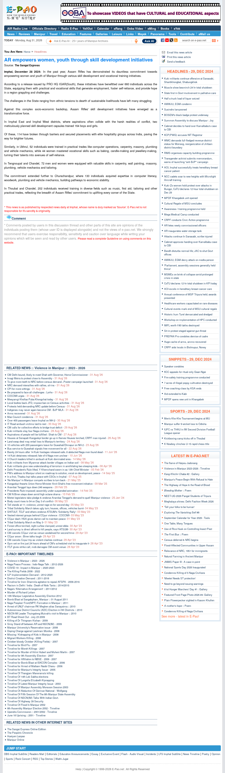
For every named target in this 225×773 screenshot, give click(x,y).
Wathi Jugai (61, 758)
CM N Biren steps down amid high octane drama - (41, 494)
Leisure (117, 34)
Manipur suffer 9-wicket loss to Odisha (185, 424)
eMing (152, 28)
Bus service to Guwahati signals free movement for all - (44, 448)
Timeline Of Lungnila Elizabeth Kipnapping (30, 680)
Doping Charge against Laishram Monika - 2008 (33, 631)
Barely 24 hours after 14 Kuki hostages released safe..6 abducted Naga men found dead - (62, 452)
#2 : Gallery (182, 474)
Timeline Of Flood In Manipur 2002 (26, 704)
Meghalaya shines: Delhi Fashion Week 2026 (189, 501)
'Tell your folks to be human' (179, 507)
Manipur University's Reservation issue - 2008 (32, 627)
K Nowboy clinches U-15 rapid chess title (186, 444)
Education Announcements (74, 754)
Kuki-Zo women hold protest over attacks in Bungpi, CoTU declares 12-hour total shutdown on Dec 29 (191, 189)
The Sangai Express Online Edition (26, 729)
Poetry (205, 754)
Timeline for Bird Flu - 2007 (22, 645)
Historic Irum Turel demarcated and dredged (188, 314)
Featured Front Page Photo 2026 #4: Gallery (188, 594)
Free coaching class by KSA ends (182, 388)
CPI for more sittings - (26, 388)
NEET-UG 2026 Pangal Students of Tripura (187, 496)
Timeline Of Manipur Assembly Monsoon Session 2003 (37, 687)
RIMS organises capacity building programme (189, 153)
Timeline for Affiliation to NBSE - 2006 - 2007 (32, 659)
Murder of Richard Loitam (21, 592)
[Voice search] (136, 41)
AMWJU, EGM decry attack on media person (189, 260)
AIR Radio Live (17, 28)
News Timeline (191, 754)
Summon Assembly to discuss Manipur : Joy (189, 120)
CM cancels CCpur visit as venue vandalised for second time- (47, 533)
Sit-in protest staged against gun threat (185, 330)
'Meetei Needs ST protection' (180, 578)
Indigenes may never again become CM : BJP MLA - (42, 410)
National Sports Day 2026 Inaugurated (184, 567)
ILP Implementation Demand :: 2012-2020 (30, 574)
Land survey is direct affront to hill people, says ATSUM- (44, 529)
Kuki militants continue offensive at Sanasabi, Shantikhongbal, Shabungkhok (189, 80)
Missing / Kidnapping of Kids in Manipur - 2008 (32, 634)
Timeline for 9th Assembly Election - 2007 (30, 655)
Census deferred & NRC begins (181, 540)
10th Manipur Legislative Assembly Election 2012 (34, 596)
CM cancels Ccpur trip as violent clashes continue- (41, 540)
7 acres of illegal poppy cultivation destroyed (188, 383)
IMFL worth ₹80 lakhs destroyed (181, 325)
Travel (53, 34)
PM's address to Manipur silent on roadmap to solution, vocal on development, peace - (61, 473)
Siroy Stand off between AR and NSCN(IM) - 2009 (34, 624)
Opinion (216, 754)
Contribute (187, 34)
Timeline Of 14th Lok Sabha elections (27, 676)
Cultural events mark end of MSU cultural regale (190, 309)
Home (27, 51)
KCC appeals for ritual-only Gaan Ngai (185, 372)
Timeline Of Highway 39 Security (25, 701)
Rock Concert (22, 758)
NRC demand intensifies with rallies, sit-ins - (38, 385)
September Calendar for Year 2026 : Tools (187, 518)
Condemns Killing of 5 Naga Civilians (184, 572)
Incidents (151, 754)
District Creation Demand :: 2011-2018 (28, 578)
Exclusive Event (110, 754)
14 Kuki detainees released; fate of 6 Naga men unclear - (44, 455)
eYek (177, 28)
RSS (35, 758)
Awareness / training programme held (184, 209)
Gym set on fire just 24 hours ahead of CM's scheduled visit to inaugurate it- (55, 543)
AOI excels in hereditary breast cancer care (188, 289)
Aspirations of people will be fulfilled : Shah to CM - (41, 434)
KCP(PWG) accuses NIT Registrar (183, 135)
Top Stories (46, 758)
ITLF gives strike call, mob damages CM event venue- (43, 547)
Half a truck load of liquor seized (181, 98)
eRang (118, 28)
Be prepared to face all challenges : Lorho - (37, 392)
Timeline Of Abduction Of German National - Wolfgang (37, 690)
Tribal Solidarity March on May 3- (32, 522)
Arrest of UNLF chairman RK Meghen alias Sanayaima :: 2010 (41, 606)
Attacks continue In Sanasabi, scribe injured (188, 236)
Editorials (52, 754)
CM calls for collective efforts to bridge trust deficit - (42, 427)
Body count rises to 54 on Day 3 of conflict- (37, 501)
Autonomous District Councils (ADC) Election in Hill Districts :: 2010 (44, 610)
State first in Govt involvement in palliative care (190, 93)
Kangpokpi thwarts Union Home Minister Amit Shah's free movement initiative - (57, 483)
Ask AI (149, 41)
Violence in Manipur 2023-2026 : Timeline (187, 468)
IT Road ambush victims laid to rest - (34, 424)
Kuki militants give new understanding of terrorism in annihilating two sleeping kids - (59, 466)
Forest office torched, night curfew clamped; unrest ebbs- (44, 525)
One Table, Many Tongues (178, 523)
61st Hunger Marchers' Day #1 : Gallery (185, 589)
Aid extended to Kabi (175, 394)
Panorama (157, 34)
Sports (9, 758)
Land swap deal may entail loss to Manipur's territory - (43, 441)
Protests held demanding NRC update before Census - (43, 406)
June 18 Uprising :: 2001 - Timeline (26, 715)
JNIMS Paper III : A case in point (182, 561)
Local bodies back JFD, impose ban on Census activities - (45, 403)
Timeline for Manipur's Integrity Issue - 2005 (31, 669)
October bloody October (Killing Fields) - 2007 (32, 641)
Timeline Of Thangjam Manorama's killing (30, 673)
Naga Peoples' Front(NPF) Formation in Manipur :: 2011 (37, 603)
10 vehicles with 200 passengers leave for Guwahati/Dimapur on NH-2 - (53, 445)
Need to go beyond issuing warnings (183, 583)
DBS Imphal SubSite (15, 754)
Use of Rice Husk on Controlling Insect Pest (188, 529)
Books (165, 28)
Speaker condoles (174, 366)
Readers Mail (36, 754)
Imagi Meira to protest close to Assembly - (37, 378)
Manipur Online (15, 739)
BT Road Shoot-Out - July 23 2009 (26, 617)
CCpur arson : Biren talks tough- (31, 536)
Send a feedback (176, 61)
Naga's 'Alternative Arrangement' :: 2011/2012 (32, 589)
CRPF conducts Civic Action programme (186, 220)
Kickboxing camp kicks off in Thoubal (184, 438)
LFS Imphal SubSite (169, 754)
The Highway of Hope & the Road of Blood (187, 485)
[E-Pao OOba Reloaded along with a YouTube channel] (141, 21)
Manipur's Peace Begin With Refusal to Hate (188, 479)
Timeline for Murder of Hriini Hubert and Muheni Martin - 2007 (41, 652)
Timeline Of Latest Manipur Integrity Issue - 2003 (34, 683)
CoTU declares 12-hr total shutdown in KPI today (190, 283)
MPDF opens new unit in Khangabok (184, 399)
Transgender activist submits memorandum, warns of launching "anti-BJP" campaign (188, 160)
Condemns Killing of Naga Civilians (183, 611)
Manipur (39, 34)
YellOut (88, 28)
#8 (181, 512)
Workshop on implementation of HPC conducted (190, 319)
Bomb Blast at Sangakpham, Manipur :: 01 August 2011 (37, 599)
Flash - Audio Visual (132, 754)
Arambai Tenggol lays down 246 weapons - (37, 487)
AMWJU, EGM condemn (178, 104)
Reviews (24, 34)
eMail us (204, 34)
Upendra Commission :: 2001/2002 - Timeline (32, 711)
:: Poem (177, 490)
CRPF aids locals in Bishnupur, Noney (185, 347)
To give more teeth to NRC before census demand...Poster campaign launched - (57, 381)
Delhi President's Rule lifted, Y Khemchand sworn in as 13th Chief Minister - (55, 469)
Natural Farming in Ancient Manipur (183, 556)
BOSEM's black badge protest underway (186, 115)
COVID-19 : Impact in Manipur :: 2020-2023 (30, 567)
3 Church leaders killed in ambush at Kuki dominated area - (46, 459)
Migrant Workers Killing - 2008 (24, 638)
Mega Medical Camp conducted (181, 214)
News (11, 34)
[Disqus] (80, 303)
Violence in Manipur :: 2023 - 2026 (26, 560)
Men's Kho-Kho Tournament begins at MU (187, 418)
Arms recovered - (23, 413)
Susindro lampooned (175, 109)
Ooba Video (135, 28)
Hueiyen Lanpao (16, 736)
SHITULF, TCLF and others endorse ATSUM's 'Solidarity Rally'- (48, 511)
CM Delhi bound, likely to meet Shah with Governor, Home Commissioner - (55, 374)
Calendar (103, 28)
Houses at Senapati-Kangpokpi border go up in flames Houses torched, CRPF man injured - (64, 438)
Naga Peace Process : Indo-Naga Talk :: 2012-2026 (35, 564)
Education (69, 34)
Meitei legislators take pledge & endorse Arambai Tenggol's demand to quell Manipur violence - (65, 497)
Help (78, 769)
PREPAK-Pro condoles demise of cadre (186, 336)
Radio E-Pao (69, 28)
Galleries (102, 34)
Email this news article (179, 52)
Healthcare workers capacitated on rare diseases (191, 303)
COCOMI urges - (23, 395)
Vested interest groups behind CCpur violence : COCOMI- (45, 515)
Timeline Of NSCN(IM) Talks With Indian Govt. (33, 697)
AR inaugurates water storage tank (183, 231)
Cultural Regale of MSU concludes (183, 203)
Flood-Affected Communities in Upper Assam (189, 545)
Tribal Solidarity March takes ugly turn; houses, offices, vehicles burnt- (52, 508)
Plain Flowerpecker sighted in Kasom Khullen (189, 600)
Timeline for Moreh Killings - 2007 (26, 648)
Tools (172, 34)
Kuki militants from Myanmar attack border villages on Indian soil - (50, 462)
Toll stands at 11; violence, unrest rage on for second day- (45, 504)
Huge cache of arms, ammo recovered (185, 341)
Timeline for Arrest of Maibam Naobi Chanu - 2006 (34, 666)
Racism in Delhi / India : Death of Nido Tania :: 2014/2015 (38, 585)
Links (130, 34)
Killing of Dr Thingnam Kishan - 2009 (27, 620)
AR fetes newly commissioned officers (185, 225)
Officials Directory (44, 28)
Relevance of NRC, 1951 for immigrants (186, 551)
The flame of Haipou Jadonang (180, 463)
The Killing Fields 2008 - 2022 (23, 571)
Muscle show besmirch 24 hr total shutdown (188, 87)
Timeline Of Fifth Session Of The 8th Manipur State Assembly (41, 694)
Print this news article (179, 57)
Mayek (142, 34)
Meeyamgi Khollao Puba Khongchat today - (37, 399)
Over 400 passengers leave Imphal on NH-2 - (38, 420)
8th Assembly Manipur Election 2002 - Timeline (33, 708)
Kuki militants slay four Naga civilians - (35, 431)
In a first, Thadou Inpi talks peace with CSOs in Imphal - (44, 476)
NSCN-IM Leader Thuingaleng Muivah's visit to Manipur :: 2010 (41, 613)
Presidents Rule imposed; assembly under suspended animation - (50, 490)
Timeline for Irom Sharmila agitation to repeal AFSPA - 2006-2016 (43, 581)
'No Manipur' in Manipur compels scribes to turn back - (44, 480)
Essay (94, 754)
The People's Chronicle (20, 732)
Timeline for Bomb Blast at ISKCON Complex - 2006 (36, 662)
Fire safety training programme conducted (187, 377)
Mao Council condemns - (27, 417)
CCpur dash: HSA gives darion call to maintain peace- (43, 518)
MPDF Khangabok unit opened (181, 198)
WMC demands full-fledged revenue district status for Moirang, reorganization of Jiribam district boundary (188, 144)
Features (85, 34)
